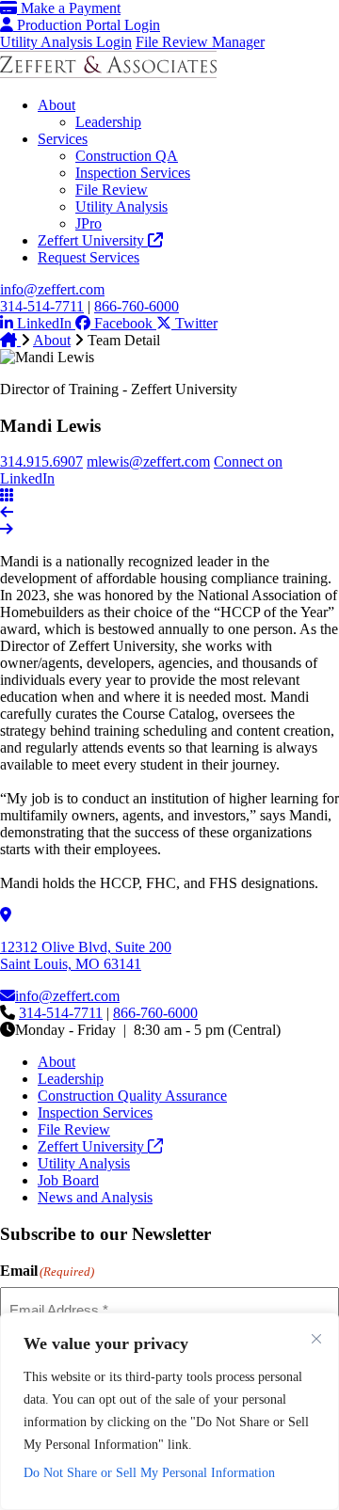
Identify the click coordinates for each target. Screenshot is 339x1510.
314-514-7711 (42, 306)
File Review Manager (200, 42)
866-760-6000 (136, 306)
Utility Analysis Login (66, 42)
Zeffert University (93, 240)
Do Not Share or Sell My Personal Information (149, 1473)
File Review (111, 190)
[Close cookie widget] (316, 1338)
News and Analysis (95, 1197)
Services (63, 139)
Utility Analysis (121, 207)
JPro (88, 223)
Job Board (68, 1180)
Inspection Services (132, 173)
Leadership (108, 122)
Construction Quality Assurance (132, 1096)
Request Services (88, 257)
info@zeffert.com (52, 289)
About (56, 105)
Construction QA (126, 156)
